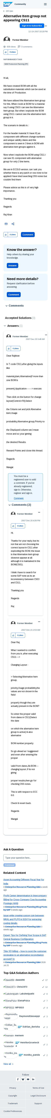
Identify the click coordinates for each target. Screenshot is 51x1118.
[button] (6, 52)
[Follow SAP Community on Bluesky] (23, 1079)
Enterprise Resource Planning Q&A (23, 887)
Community (20, 4)
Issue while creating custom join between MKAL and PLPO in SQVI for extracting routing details (23, 919)
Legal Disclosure (38, 1096)
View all (7, 1064)
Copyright (12, 1096)
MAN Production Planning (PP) (16, 64)
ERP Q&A (9, 11)
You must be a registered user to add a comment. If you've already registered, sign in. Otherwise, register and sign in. (25, 484)
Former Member (20, 40)
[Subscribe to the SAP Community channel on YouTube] (28, 1079)
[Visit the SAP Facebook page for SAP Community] (18, 1079)
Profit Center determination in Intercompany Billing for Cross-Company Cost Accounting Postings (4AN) (25, 899)
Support (38, 1103)
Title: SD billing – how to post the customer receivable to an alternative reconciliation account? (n (24, 955)
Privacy (12, 1088)
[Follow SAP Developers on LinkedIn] (33, 1079)
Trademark (13, 1103)
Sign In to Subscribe (32, 26)
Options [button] (46, 26)
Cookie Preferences (13, 1111)
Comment (28, 234)
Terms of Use (38, 1088)
